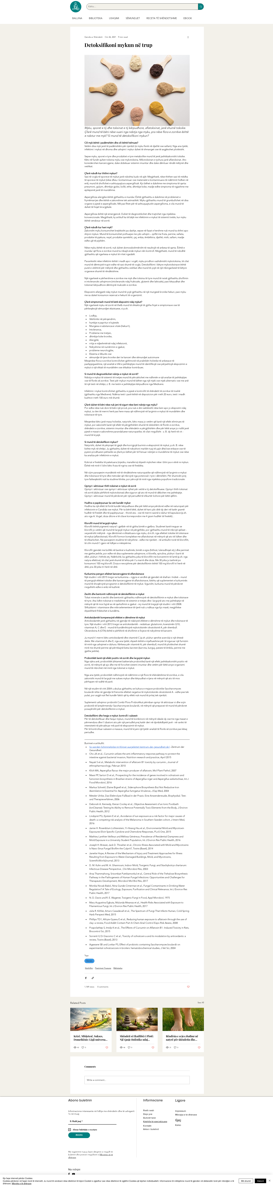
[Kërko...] (201, 7)
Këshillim (89, 968)
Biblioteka (117, 968)
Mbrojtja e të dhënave (21, 1183)
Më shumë (246, 1180)
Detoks (89, 961)
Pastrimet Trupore (103, 968)
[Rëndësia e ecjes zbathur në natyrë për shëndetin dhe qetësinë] (183, 1019)
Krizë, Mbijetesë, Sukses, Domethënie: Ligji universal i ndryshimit (91, 1038)
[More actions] (188, 37)
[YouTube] (73, 1174)
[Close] (269, 1181)
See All (201, 1002)
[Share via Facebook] (85, 978)
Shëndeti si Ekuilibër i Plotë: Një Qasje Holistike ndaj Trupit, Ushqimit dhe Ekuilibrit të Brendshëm (137, 1038)
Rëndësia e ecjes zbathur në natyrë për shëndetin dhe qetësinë (182, 1038)
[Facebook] (69, 1174)
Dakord (260, 1180)
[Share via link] (92, 978)
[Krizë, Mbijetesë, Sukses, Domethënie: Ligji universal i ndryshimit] (91, 1019)
